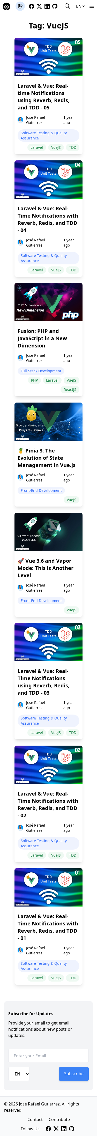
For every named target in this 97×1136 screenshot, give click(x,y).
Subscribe (74, 1073)
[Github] (54, 6)
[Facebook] (31, 6)
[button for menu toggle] (92, 6)
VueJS (56, 147)
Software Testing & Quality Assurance (44, 135)
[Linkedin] (47, 6)
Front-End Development (41, 490)
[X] (39, 6)
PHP (34, 380)
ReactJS (70, 389)
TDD (72, 147)
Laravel (37, 147)
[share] (20, 6)
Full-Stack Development (41, 370)
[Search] (67, 6)
